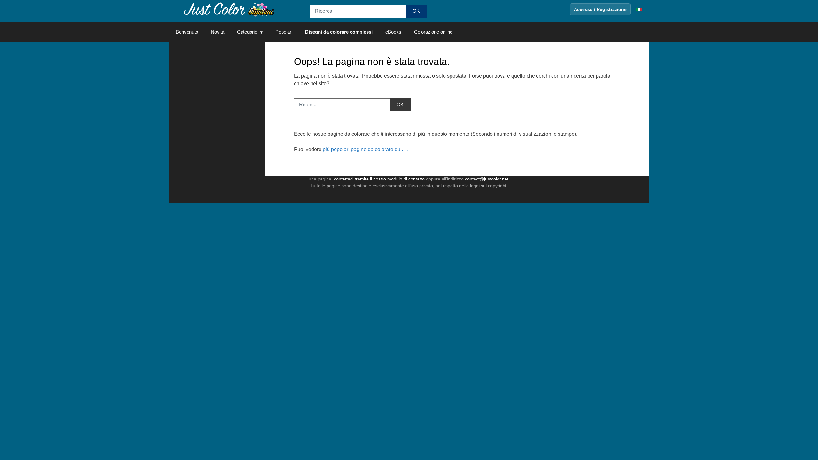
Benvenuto (187, 31)
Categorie (247, 31)
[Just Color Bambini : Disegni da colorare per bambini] (228, 9)
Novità (217, 31)
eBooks (393, 31)
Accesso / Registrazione (600, 9)
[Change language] (639, 9)
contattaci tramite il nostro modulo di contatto (379, 178)
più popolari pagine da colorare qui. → (366, 149)
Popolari (283, 31)
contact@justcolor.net (486, 178)
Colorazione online (433, 31)
